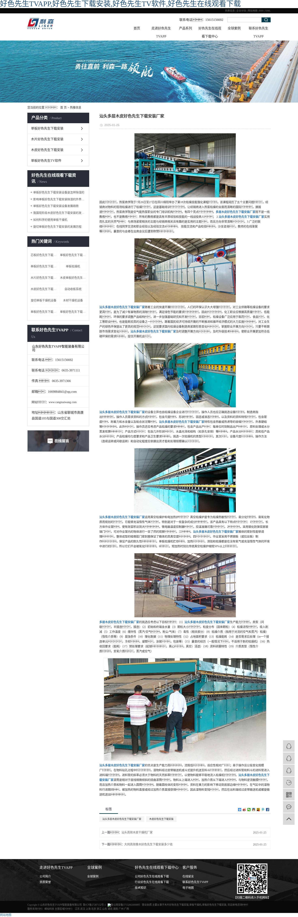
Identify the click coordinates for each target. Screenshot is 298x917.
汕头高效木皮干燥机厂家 (137, 832)
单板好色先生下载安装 (47, 128)
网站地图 (252, 10)
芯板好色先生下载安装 (44, 255)
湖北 (110, 908)
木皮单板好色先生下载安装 (73, 277)
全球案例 (234, 28)
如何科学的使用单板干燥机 (50, 219)
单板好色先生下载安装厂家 (73, 255)
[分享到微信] (249, 809)
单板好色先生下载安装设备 (73, 311)
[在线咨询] (289, 758)
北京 (93, 908)
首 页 (63, 107)
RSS (261, 10)
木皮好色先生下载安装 (47, 150)
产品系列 (185, 28)
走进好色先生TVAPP (161, 32)
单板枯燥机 (73, 266)
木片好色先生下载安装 (47, 139)
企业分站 (241, 10)
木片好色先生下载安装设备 (44, 277)
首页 (137, 28)
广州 (121, 908)
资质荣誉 (45, 882)
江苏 (77, 908)
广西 (126, 908)
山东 (104, 908)
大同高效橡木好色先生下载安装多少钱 (148, 844)
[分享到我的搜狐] (258, 809)
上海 (88, 908)
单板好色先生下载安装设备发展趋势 (56, 206)
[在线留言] (289, 807)
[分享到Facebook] (267, 809)
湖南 (115, 908)
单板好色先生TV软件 (46, 160)
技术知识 (140, 887)
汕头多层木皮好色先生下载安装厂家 (121, 819)
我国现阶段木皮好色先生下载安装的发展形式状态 (59, 212)
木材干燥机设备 (73, 300)
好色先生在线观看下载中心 (209, 32)
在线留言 (188, 876)
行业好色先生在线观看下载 (152, 882)
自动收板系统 (72, 289)
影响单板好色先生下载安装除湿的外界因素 (59, 199)
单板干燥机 (195, 904)
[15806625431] (289, 782)
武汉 (82, 908)
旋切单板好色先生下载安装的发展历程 (57, 226)
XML (268, 10)
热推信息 (230, 10)
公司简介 (45, 876)
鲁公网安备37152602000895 (125, 904)
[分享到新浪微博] (244, 809)
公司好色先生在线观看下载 (152, 876)
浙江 (99, 908)
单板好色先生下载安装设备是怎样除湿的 (58, 192)
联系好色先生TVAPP (258, 32)
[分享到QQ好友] (253, 809)
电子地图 (188, 887)
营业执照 (147, 904)
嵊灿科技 (49, 908)
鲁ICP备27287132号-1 (94, 904)
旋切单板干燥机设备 (43, 300)
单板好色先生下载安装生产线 (44, 266)
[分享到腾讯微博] (263, 809)
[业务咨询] (289, 746)
